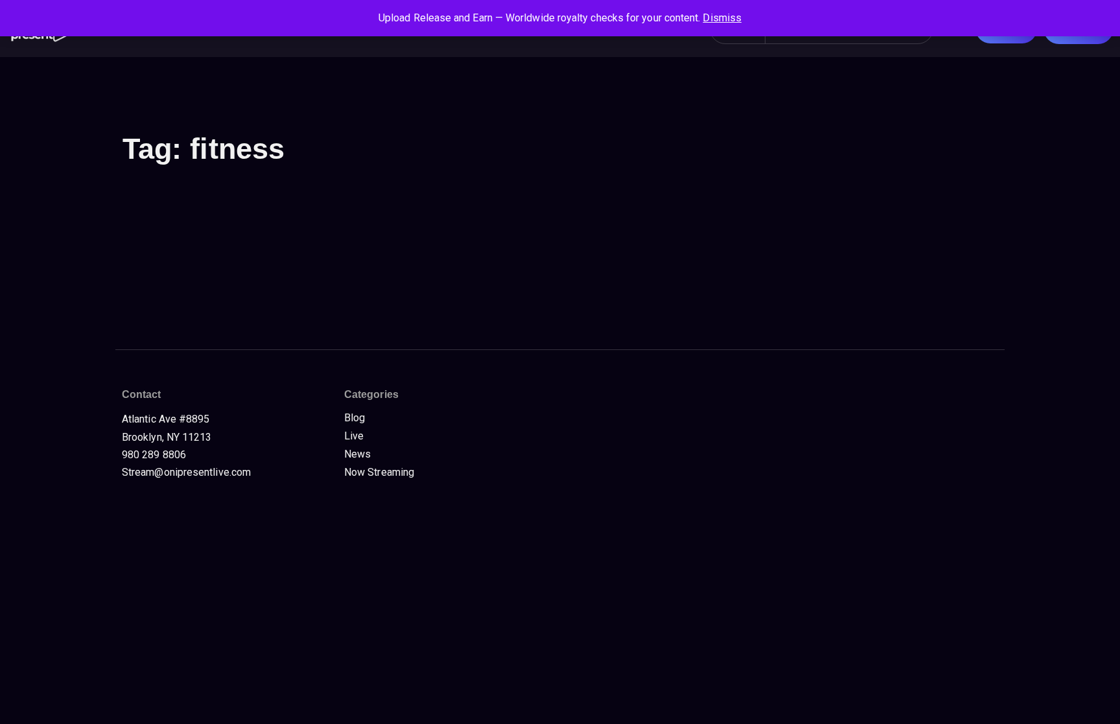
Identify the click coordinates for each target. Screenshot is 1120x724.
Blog (354, 418)
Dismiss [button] (722, 18)
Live (354, 436)
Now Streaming (379, 472)
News (357, 454)
